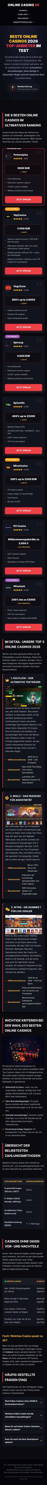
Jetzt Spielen (23, 199)
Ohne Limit (23, 14)
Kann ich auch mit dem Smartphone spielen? (21, 1441)
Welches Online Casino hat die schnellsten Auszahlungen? (19, 1415)
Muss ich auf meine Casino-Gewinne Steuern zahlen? (22, 1428)
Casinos (23, 10)
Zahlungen (22, 18)
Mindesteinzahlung (22, 22)
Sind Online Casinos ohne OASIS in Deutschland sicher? (21, 1402)
